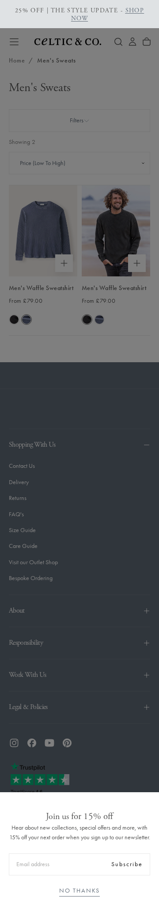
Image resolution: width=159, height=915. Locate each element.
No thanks (79, 890)
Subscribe (127, 864)
